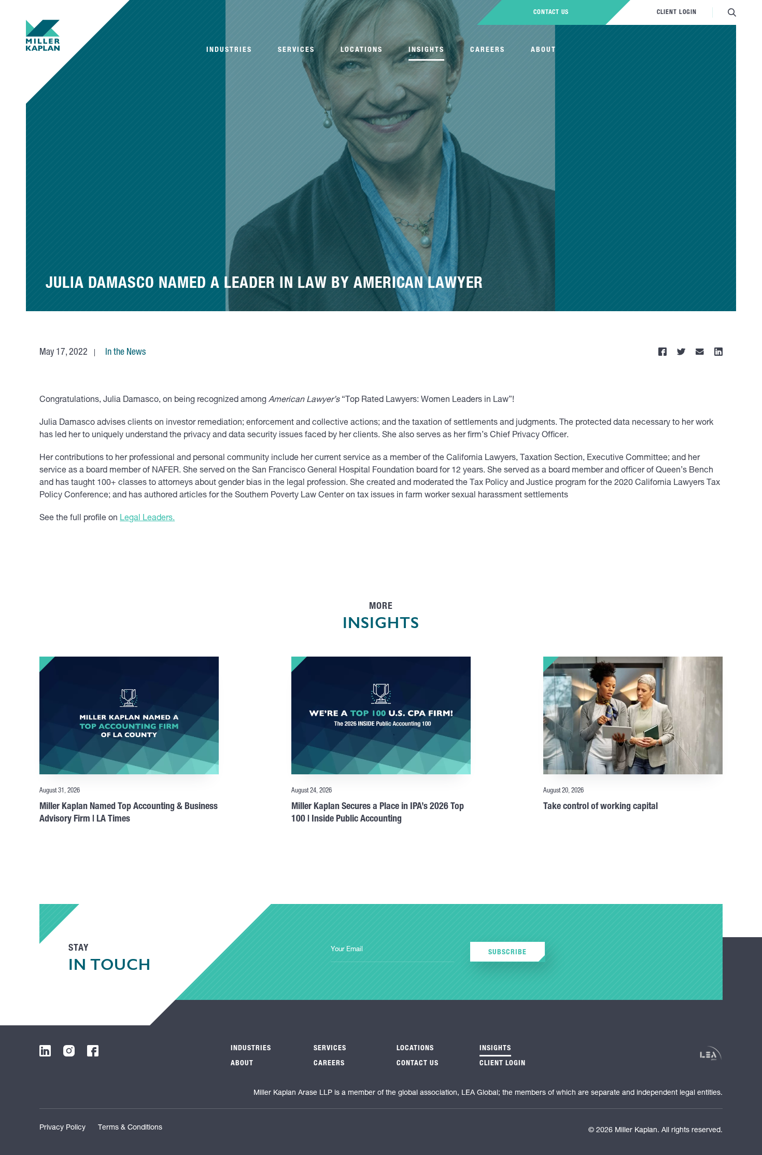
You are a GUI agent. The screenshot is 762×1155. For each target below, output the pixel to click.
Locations (362, 50)
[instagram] (69, 1050)
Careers (487, 50)
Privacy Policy (62, 1128)
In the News (125, 352)
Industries (229, 50)
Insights (426, 50)
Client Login (677, 12)
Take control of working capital (600, 807)
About (543, 50)
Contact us (551, 12)
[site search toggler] (732, 12)
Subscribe (507, 952)
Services (296, 50)
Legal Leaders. (147, 518)
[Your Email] (392, 950)
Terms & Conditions (130, 1128)
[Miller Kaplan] (43, 35)
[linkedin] (45, 1050)
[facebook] (92, 1050)
